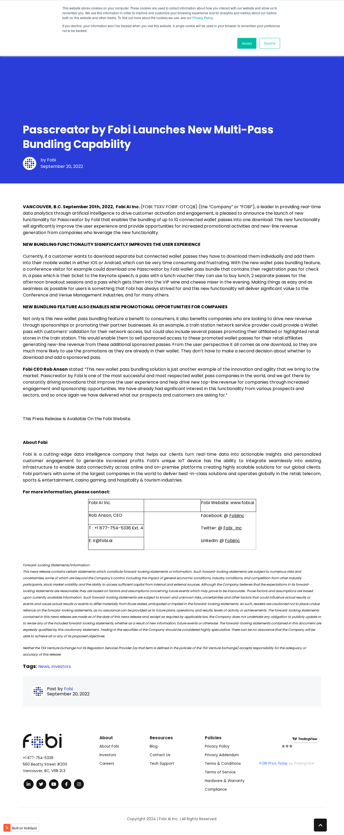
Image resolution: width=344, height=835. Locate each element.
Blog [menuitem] (153, 746)
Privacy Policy (202, 17)
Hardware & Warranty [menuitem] (225, 780)
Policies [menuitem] (213, 738)
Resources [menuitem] (161, 738)
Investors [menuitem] (107, 755)
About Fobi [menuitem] (109, 746)
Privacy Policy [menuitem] (217, 746)
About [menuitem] (106, 738)
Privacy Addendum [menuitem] (222, 755)
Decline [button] (269, 43)
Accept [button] (247, 43)
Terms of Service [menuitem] (220, 772)
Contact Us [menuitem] (160, 755)
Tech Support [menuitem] (162, 763)
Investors (61, 666)
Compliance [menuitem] (216, 789)
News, (44, 666)
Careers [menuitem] (106, 763)
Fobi (51, 160)
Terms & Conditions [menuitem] (223, 763)
